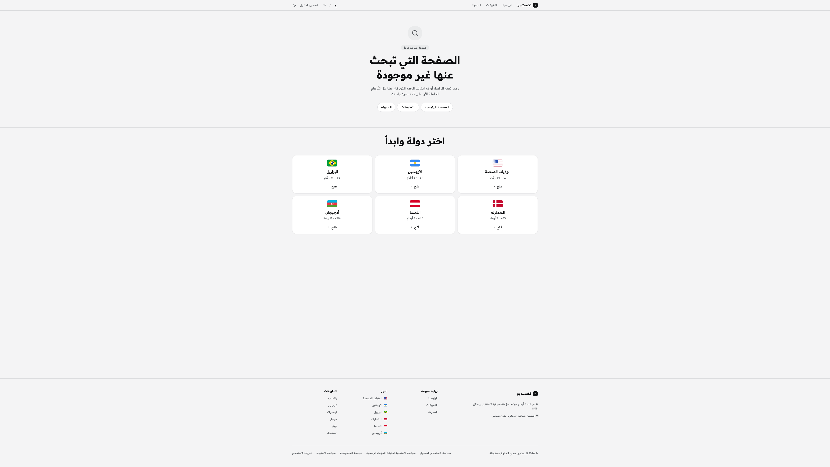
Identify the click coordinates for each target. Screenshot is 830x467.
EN (324, 5)
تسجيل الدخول (309, 5)
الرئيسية (507, 5)
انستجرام (332, 432)
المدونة (476, 5)
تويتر (334, 425)
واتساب (332, 398)
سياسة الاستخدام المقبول (435, 452)
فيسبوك (332, 412)
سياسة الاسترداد (326, 452)
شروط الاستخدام (302, 452)
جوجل (333, 419)
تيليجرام (332, 405)
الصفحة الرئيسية (437, 107)
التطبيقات (492, 5)
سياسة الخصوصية (351, 452)
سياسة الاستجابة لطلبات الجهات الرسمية (391, 452)
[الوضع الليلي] (294, 5)
